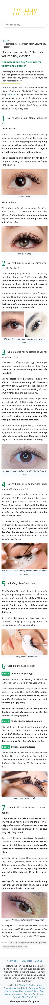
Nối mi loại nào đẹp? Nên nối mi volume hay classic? (28, 942)
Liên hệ (38, 960)
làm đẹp (11, 94)
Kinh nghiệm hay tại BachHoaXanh (15, 947)
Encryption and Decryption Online (21, 991)
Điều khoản (27, 960)
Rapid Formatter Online (34, 988)
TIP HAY (5, 40)
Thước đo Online (27, 985)
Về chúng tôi (13, 960)
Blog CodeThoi (29, 997)
